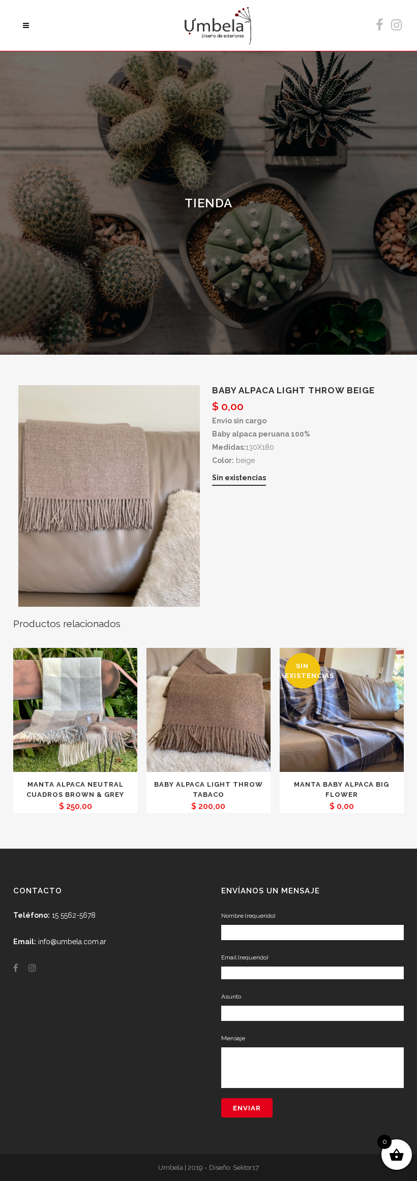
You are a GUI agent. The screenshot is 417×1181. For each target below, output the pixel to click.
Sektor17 (246, 1167)
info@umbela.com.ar (72, 942)
